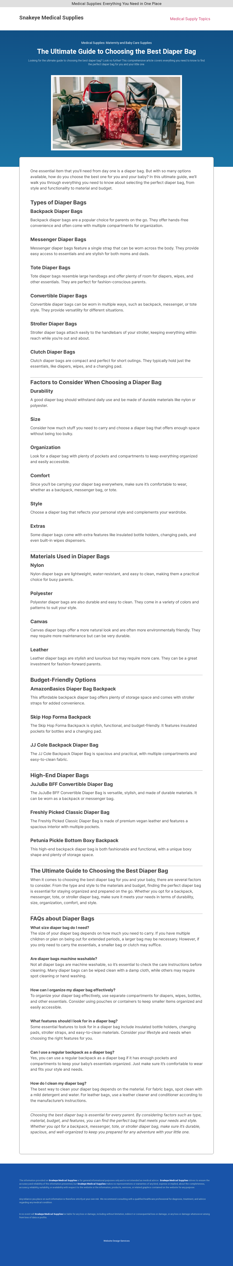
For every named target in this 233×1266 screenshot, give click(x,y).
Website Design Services (117, 1241)
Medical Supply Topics (190, 18)
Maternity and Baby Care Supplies (129, 43)
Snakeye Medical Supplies (51, 17)
